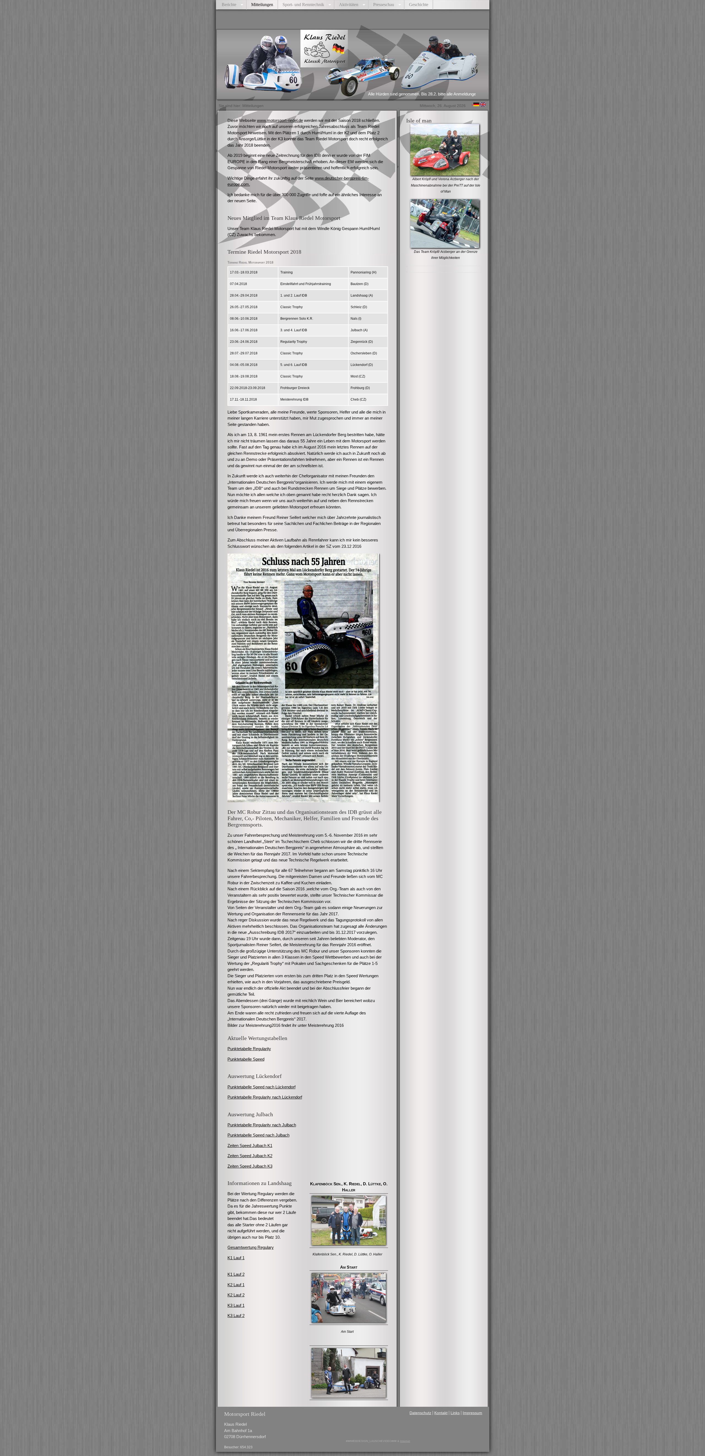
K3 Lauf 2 (236, 1315)
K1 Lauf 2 (236, 1274)
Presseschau (383, 4)
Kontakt (441, 1413)
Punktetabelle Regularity (249, 1048)
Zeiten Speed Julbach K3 (249, 1166)
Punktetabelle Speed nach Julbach (258, 1135)
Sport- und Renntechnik (303, 4)
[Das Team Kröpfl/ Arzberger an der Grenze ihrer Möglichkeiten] (444, 244)
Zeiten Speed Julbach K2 (249, 1155)
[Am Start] (348, 1319)
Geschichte (418, 4)
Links (455, 1413)
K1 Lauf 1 (236, 1257)
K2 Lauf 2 (236, 1295)
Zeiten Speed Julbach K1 (249, 1145)
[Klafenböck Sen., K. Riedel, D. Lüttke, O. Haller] (348, 1242)
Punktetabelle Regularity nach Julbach (261, 1125)
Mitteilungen (262, 4)
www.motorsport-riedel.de (280, 120)
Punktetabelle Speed (245, 1059)
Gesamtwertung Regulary (250, 1247)
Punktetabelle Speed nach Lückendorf (261, 1087)
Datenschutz (420, 1413)
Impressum (472, 1413)
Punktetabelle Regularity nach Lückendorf (264, 1097)
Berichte (229, 4)
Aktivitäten (348, 4)
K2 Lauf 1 (236, 1284)
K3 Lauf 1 (236, 1305)
